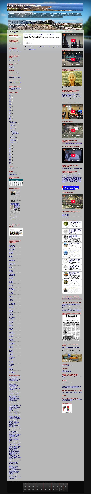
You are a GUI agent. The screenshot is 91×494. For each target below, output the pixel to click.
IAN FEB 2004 (11, 340)
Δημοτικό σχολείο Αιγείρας (48, 15)
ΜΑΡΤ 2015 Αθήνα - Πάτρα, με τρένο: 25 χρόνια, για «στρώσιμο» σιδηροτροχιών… (14, 397)
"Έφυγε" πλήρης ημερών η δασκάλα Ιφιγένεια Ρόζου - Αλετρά (75, 288)
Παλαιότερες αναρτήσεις (53, 47)
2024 (10, 163)
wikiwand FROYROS (13, 174)
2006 (10, 115)
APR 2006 (11, 310)
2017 (10, 153)
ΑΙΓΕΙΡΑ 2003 (11, 67)
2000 (10, 106)
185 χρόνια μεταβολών (19, 16)
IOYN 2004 (11, 335)
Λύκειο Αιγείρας (64, 15)
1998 (10, 103)
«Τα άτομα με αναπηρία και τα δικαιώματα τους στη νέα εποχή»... (17, 193)
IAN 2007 (11, 300)
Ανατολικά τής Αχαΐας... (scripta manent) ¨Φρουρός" (15, 217)
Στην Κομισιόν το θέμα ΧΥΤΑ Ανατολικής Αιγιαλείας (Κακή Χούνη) (74, 281)
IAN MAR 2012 (12, 246)
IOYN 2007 (11, 293)
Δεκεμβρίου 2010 (13, 142)
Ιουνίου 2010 (12, 130)
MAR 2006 (11, 311)
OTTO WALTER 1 (65, 214)
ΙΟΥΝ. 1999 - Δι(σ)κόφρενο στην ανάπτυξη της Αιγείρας (15, 406)
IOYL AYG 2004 (12, 333)
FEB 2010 (11, 257)
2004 (10, 112)
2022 (10, 160)
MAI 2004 (11, 336)
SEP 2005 (11, 318)
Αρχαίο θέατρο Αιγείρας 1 (13, 15)
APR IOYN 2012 (12, 245)
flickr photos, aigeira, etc (66, 371)
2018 (10, 154)
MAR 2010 (11, 256)
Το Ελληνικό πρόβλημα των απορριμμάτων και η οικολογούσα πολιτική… (14, 394)
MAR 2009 (11, 270)
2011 (10, 144)
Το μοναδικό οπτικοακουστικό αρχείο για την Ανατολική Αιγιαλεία (14, 472)
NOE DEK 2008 (12, 274)
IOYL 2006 (11, 306)
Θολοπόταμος (54, 13)
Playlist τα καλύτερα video (37, 16)
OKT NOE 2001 (12, 372)
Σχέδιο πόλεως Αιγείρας (63, 13)
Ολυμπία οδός (11, 16)
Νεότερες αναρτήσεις (29, 47)
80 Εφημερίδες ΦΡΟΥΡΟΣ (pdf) (15, 77)
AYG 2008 (11, 277)
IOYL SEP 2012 (12, 244)
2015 (10, 150)
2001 (10, 107)
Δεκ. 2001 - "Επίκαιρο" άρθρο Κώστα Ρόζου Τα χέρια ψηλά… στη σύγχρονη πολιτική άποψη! (14, 414)
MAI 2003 (11, 350)
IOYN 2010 (11, 252)
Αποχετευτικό (78, 13)
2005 (10, 113)
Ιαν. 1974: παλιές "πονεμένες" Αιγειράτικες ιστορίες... (71, 309)
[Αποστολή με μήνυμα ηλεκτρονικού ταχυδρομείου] (27, 43)
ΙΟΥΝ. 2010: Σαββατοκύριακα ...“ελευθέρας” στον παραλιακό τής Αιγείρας (39, 34)
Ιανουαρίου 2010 (13, 122)
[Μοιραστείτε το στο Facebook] (31, 43)
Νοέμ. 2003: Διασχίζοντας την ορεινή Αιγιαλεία (14, 426)
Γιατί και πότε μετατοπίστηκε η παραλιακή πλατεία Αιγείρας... (14, 391)
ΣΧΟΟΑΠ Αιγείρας (71, 13)
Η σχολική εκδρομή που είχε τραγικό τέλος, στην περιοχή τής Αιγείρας (15, 51)
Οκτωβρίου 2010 (13, 139)
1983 (10, 98)
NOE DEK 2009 (12, 260)
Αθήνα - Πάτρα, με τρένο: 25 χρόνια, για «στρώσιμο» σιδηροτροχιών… (74, 273)
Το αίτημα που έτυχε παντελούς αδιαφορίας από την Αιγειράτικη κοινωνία (74, 260)
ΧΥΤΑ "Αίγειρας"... (44, 13)
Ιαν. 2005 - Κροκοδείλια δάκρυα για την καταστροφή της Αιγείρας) (15, 429)
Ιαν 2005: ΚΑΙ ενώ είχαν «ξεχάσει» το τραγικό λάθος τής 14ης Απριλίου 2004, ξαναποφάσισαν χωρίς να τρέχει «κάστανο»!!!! (15, 476)
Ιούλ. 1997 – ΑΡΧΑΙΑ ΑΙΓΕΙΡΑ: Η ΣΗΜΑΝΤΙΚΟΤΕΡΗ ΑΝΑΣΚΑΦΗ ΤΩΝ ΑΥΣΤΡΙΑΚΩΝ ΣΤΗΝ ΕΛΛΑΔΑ (15, 457)
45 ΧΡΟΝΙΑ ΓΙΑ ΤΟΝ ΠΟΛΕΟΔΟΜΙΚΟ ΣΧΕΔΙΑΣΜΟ (71, 310)
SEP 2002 (11, 358)
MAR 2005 (11, 325)
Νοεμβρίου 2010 (13, 140)
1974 (10, 95)
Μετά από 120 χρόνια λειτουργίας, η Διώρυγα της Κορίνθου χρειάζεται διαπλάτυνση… (14, 423)
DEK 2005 (11, 315)
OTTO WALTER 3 (65, 217)
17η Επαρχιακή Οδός (72, 15)
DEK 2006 (11, 302)
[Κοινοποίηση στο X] (29, 43)
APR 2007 (11, 296)
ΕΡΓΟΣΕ (79, 15)
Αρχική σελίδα (40, 47)
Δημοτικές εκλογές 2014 (48, 16)
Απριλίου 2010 (13, 127)
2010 (10, 121)
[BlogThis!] (28, 43)
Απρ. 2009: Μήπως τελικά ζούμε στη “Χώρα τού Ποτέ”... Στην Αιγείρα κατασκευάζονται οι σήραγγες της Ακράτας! (15, 448)
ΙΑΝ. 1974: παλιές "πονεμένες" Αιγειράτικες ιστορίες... (14, 400)
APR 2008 (11, 282)
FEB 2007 (11, 299)
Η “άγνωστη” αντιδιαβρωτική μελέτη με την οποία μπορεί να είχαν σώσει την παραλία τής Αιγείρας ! (14, 439)
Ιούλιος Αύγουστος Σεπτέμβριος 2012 (14, 219)
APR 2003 (11, 351)
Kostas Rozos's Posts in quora (67, 365)
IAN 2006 (11, 314)
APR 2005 (11, 324)
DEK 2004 (11, 329)
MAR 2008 (11, 284)
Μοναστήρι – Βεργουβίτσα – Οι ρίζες (17, 206)
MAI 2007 (11, 295)
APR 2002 (11, 365)
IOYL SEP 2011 (12, 249)
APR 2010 (11, 255)
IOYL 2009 (11, 264)
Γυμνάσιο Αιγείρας (57, 15)
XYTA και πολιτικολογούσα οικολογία (33, 13)
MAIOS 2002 (11, 364)
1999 (10, 104)
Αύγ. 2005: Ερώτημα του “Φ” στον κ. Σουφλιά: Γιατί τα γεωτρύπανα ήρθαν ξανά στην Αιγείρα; (14, 464)
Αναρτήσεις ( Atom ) (32, 49)
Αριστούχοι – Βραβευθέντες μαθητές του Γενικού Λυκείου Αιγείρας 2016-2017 (74, 266)
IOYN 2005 (11, 321)
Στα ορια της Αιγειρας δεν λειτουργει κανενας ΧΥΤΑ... (14, 72)
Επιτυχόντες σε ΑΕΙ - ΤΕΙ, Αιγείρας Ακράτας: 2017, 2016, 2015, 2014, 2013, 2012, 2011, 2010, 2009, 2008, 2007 (75, 231)
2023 (10, 162)
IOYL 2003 (11, 347)
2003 (10, 110)
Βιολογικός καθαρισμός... (38, 15)
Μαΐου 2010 (12, 128)
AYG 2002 (11, 360)
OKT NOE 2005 (12, 317)
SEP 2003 (11, 344)
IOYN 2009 (11, 266)
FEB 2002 (11, 368)
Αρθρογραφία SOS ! (12, 13)
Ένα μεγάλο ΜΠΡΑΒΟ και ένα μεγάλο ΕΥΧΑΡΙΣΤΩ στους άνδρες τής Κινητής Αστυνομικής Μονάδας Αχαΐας (75, 252)
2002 (10, 109)
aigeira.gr (60, 16)
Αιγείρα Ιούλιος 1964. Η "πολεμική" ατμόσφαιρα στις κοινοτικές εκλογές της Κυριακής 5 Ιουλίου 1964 (71, 387)
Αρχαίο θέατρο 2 (22, 15)
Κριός (50, 13)
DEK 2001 (11, 371)
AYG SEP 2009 (12, 263)
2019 (10, 156)
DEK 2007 (11, 288)
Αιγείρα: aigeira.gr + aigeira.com (24, 5)
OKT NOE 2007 (12, 289)
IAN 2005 (11, 328)
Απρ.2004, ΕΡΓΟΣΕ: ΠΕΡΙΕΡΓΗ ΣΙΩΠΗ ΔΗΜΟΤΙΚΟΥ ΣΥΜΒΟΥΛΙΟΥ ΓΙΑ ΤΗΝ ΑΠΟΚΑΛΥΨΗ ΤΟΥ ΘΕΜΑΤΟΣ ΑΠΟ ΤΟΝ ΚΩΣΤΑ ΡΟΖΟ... (15, 379)
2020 (10, 157)
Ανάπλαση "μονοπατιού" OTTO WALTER (69, 213)
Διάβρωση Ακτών (29, 15)
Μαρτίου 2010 (12, 125)
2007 (10, 116)
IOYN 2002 (11, 362)
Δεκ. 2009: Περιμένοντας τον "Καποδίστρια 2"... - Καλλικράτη (15, 442)
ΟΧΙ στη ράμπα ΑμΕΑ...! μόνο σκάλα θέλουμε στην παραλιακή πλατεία (15, 44)
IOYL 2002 (11, 361)
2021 (10, 159)
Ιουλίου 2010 (12, 136)
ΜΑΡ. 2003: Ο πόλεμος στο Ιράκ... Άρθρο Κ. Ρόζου (14, 411)
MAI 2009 (11, 267)
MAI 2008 (11, 281)
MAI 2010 (11, 253)
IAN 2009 (11, 273)
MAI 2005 (11, 322)
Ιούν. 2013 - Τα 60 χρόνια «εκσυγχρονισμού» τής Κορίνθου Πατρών (15, 403)
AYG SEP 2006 (12, 304)
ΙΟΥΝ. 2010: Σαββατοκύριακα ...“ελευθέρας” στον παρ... (15, 133)
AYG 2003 (11, 346)
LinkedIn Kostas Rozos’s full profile (14, 168)
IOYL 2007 (11, 292)
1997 (10, 101)
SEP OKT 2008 (12, 275)
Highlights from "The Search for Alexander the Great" (71, 96)
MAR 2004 (11, 339)
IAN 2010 (11, 259)
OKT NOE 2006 (12, 303)
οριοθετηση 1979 (12, 66)
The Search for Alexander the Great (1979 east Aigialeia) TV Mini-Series (70, 95)
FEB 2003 (11, 354)
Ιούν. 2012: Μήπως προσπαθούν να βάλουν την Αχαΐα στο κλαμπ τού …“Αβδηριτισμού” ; (14, 386)
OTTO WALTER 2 (65, 215)
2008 (10, 118)
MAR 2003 (11, 353)
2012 (10, 145)
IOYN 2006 (11, 307)
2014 (10, 148)
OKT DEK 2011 (12, 248)
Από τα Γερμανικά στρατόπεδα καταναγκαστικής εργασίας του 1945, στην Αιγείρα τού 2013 (14, 60)
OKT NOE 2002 (12, 357)
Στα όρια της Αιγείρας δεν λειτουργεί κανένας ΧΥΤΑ (13, 382)
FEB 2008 (11, 285)
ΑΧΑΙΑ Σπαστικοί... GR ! (15, 190)
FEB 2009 (11, 271)
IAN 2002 (11, 369)
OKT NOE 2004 (12, 331)
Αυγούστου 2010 (13, 137)
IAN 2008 (11, 286)
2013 (10, 147)
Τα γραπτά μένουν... (28, 16)
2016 (10, 151)
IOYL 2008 (11, 278)
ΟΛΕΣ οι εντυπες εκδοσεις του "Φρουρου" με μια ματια (72, 392)
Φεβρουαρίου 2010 (13, 124)
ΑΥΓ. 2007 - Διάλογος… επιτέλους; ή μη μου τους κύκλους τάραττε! (13, 432)
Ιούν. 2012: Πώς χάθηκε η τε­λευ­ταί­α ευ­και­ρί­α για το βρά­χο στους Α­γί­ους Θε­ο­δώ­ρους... (15, 435)
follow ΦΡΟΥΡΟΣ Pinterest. (67, 382)
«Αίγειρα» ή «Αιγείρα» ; (21, 13)
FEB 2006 (11, 313)
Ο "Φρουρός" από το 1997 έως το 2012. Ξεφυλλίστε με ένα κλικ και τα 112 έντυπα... (72, 400)
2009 (10, 119)
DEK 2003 (11, 342)
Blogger (15, 32)
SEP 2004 (11, 332)
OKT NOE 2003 (12, 343)
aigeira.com (55, 16)
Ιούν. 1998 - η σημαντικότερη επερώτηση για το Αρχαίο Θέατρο (14, 408)
